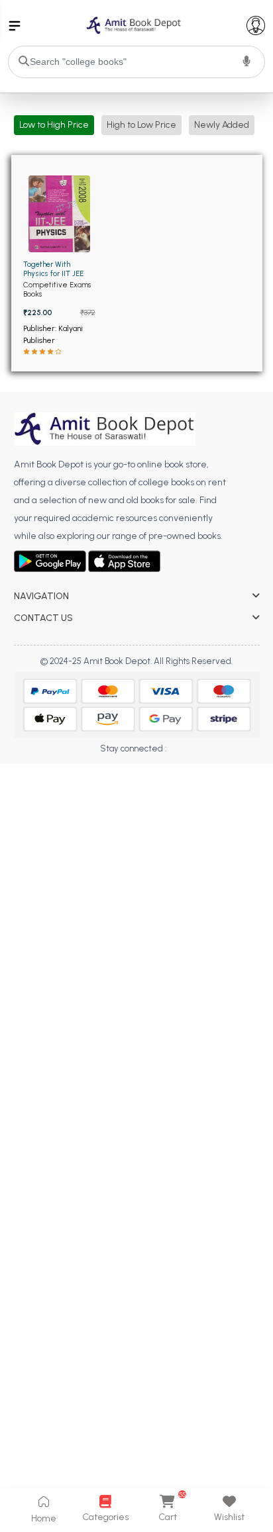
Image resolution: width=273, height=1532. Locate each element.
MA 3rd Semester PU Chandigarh (78, 767)
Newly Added (221, 124)
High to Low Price (141, 124)
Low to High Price (54, 124)
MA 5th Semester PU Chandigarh (78, 804)
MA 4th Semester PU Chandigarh (78, 786)
